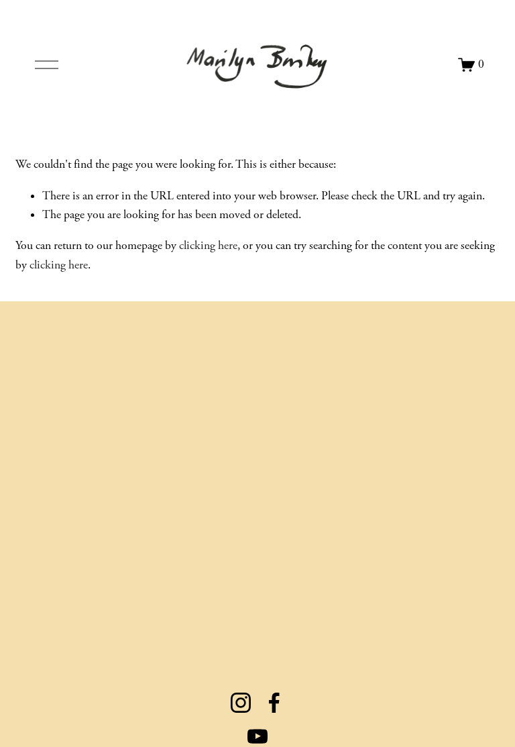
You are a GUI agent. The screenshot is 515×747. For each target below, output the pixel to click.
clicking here (208, 245)
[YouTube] (257, 736)
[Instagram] (240, 702)
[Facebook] (274, 702)
